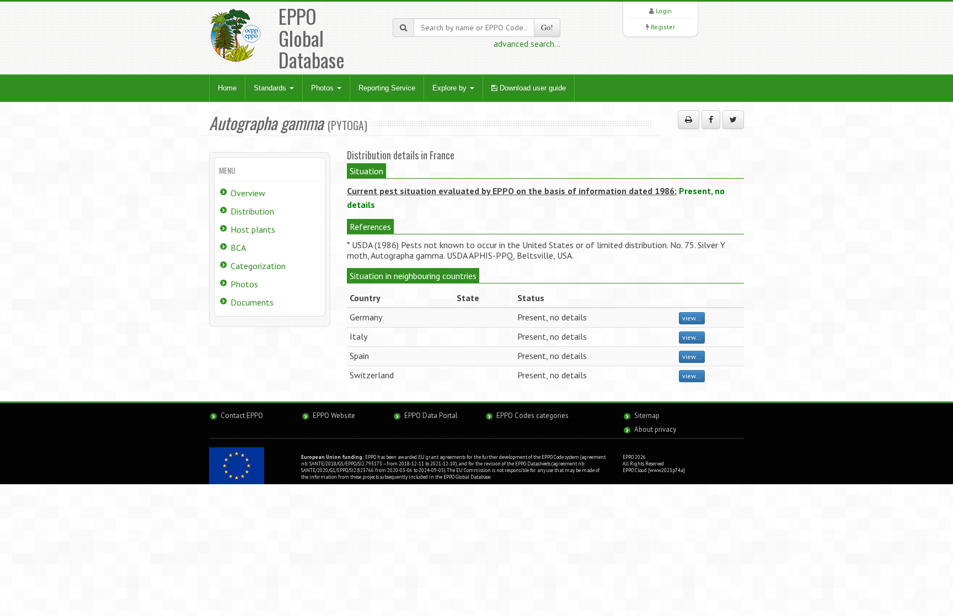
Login (664, 11)
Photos (323, 88)
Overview (248, 193)
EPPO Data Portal (431, 415)
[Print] (688, 119)
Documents (252, 302)
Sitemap (647, 415)
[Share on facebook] (711, 119)
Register (663, 27)
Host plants (253, 229)
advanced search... (527, 43)
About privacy (655, 429)
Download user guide (531, 88)
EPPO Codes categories (532, 415)
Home (227, 88)
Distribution (252, 211)
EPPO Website (334, 415)
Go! (547, 27)
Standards (271, 88)
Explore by (450, 88)
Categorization (258, 265)
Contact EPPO (242, 415)
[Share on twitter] (733, 119)
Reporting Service (386, 88)
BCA (238, 247)
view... (692, 318)
